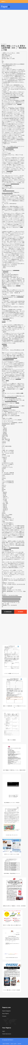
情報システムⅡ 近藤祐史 (12, 739)
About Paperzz (5, 1013)
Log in (3, 1031)
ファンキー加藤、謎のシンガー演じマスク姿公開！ (11, 990)
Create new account (6, 1033)
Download (8, 611)
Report (21, 611)
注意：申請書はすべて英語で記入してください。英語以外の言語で (14, 770)
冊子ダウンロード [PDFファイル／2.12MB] (11, 854)
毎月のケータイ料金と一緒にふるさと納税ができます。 (12, 925)
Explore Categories (6, 1011)
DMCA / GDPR (13, 1043)
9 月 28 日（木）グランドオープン (12, 835)
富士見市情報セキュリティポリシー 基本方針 (11, 802)
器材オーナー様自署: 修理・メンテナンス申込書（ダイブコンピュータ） (14, 706)
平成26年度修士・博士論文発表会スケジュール (12, 873)
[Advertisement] (14, 27)
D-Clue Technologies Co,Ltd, (12, 957)
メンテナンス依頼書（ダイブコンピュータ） (11, 673)
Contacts (4, 1016)
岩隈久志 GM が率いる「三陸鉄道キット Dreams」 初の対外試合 (14, 905)
